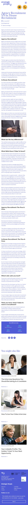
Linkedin (9, 338)
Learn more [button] (20, 498)
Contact (15, 489)
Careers (3, 489)
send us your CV (6, 319)
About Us (3, 486)
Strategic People (6, 3)
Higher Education (17, 488)
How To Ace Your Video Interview (13, 414)
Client (2, 488)
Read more (3, 386)
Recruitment (4, 376)
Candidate (16, 486)
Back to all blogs (7, 25)
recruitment (8, 29)
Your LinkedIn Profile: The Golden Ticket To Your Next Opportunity (11, 451)
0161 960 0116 (8, 479)
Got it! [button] (14, 501)
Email (19, 7)
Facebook (15, 338)
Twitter (12, 338)
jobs (25, 317)
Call (25, 7)
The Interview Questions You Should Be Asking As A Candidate (13, 380)
